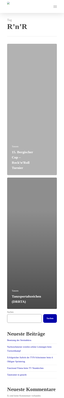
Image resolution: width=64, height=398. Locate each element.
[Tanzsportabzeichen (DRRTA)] (32, 243)
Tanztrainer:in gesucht (17, 375)
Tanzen (15, 146)
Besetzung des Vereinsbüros (19, 340)
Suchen (10, 312)
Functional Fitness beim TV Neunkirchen (25, 368)
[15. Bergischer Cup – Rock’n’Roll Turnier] (32, 109)
